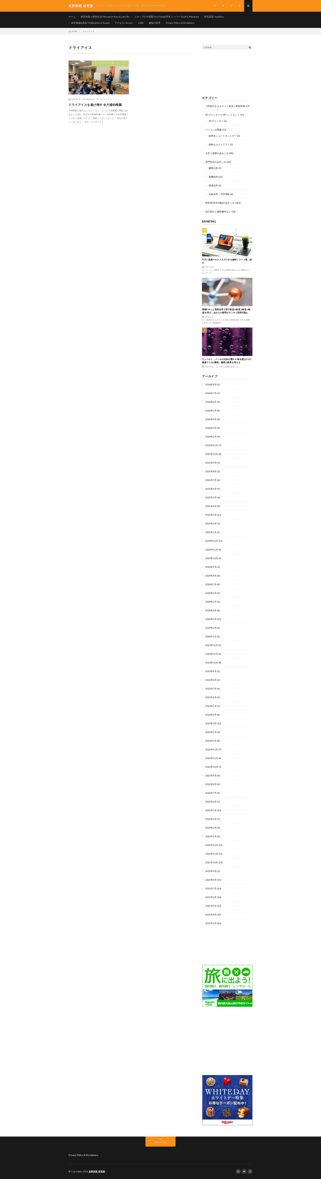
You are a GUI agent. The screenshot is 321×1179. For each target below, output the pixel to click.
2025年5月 (211, 497)
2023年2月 (211, 732)
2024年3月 (211, 619)
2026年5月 (211, 410)
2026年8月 (211, 384)
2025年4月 (211, 506)
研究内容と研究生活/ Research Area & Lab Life (105, 16)
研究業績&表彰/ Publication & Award (90, 22)
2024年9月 (211, 567)
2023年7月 (211, 688)
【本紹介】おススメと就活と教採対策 (225, 106)
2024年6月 (211, 593)
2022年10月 (211, 766)
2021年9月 (211, 871)
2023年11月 (211, 653)
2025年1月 (211, 532)
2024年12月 (211, 540)
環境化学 (213, 185)
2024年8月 (211, 575)
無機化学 (213, 176)
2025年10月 (211, 454)
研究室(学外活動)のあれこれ (112, 63)
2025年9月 (211, 462)
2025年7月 (211, 480)
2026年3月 (211, 427)
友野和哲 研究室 (97, 1171)
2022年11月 (211, 758)
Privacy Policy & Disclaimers (180, 22)
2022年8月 (211, 784)
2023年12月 (211, 645)
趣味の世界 (154, 22)
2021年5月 (211, 905)
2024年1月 (211, 636)
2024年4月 (211, 610)
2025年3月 (211, 514)
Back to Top (160, 1142)
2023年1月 (211, 740)
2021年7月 (211, 888)
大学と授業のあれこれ (217, 153)
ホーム (72, 16)
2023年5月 (211, 706)
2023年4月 (211, 714)
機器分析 (213, 168)
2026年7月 (211, 393)
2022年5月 (211, 810)
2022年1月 (211, 836)
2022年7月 (211, 792)
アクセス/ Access (124, 22)
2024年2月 (211, 627)
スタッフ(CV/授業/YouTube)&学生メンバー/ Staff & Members (166, 16)
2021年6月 (211, 897)
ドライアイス (105, 99)
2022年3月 (211, 819)
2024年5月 (211, 601)
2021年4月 (211, 914)
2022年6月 (211, 801)
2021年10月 (211, 862)
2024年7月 (211, 584)
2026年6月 (211, 401)
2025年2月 (211, 523)
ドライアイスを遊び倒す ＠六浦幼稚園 (95, 104)
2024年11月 (211, 549)
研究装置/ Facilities (214, 16)
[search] (249, 47)
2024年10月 (211, 558)
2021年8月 (211, 879)
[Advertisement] (227, 73)
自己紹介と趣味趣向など (218, 211)
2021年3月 (211, 923)
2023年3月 (211, 723)
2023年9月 (211, 671)
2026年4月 (211, 419)
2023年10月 (211, 662)
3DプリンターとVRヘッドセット (222, 114)
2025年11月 (211, 445)
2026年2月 (211, 436)
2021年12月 (211, 845)
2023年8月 (211, 679)
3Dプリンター (216, 120)
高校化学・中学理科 (219, 194)
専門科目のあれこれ (215, 161)
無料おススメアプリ (219, 144)
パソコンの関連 (213, 129)
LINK (141, 22)
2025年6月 (211, 488)
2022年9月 (211, 775)
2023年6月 (211, 697)
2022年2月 (211, 827)
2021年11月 (211, 853)
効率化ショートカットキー (223, 135)
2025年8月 (211, 471)
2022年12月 (211, 749)
